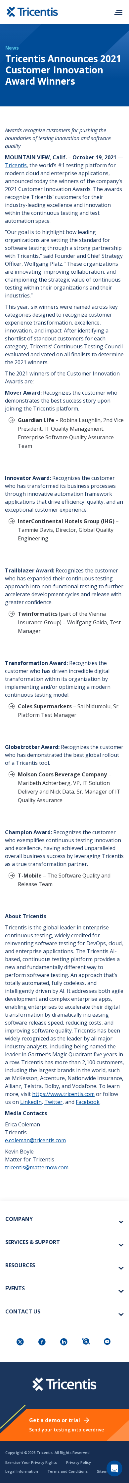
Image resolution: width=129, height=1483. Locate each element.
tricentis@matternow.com (36, 1167)
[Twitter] (21, 1342)
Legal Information (21, 1471)
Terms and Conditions (67, 1471)
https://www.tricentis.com (63, 1094)
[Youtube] (108, 1342)
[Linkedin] (64, 1342)
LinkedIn (31, 1102)
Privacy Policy (78, 1462)
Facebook (88, 1102)
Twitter (53, 1102)
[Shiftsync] (86, 1342)
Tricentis (16, 165)
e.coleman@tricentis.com (35, 1140)
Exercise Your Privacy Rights (31, 1462)
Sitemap (104, 1471)
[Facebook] (42, 1342)
